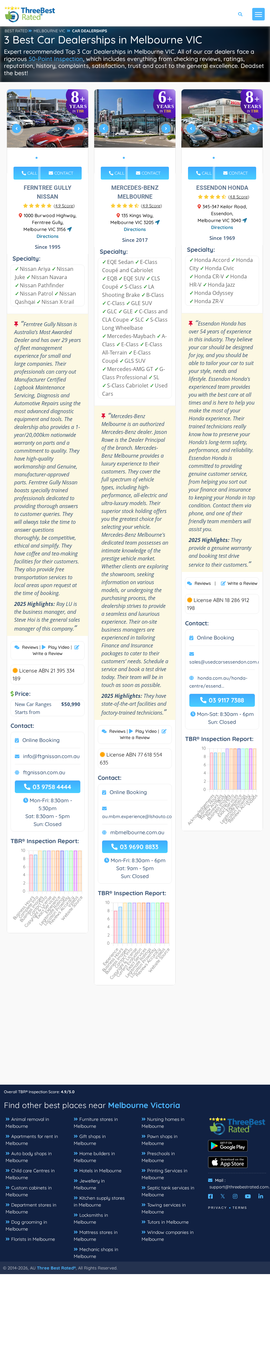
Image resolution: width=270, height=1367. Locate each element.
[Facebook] (210, 1196)
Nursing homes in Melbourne (163, 1122)
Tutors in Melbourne (168, 1222)
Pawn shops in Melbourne (159, 1139)
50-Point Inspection (56, 59)
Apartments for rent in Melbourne (32, 1139)
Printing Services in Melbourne (164, 1174)
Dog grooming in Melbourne (26, 1225)
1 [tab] (37, 158)
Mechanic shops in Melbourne (96, 1252)
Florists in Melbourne (33, 1239)
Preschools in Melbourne (158, 1157)
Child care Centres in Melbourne (30, 1174)
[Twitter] (222, 1196)
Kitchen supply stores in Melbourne (99, 1201)
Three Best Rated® (56, 1267)
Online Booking (41, 740)
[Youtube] (248, 1196)
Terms (239, 1208)
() (64, 205)
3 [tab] (47, 158)
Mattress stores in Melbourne (96, 1235)
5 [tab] (58, 158)
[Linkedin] (260, 1196)
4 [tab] (52, 158)
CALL (31, 173)
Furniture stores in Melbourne (96, 1122)
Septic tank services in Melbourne (168, 1191)
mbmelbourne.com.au (137, 832)
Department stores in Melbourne (31, 1208)
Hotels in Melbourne (100, 1171)
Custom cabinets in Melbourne (29, 1191)
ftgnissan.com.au (44, 772)
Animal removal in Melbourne (27, 1122)
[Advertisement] (135, 1038)
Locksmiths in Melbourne (91, 1218)
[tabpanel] (48, 131)
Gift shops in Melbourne (90, 1139)
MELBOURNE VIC (49, 30)
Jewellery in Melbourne (89, 1184)
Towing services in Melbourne (164, 1208)
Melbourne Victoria (144, 1105)
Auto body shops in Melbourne (29, 1157)
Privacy (217, 1208)
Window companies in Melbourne (168, 1235)
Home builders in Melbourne (94, 1157)
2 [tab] (42, 158)
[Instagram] (235, 1196)
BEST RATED (16, 30)
